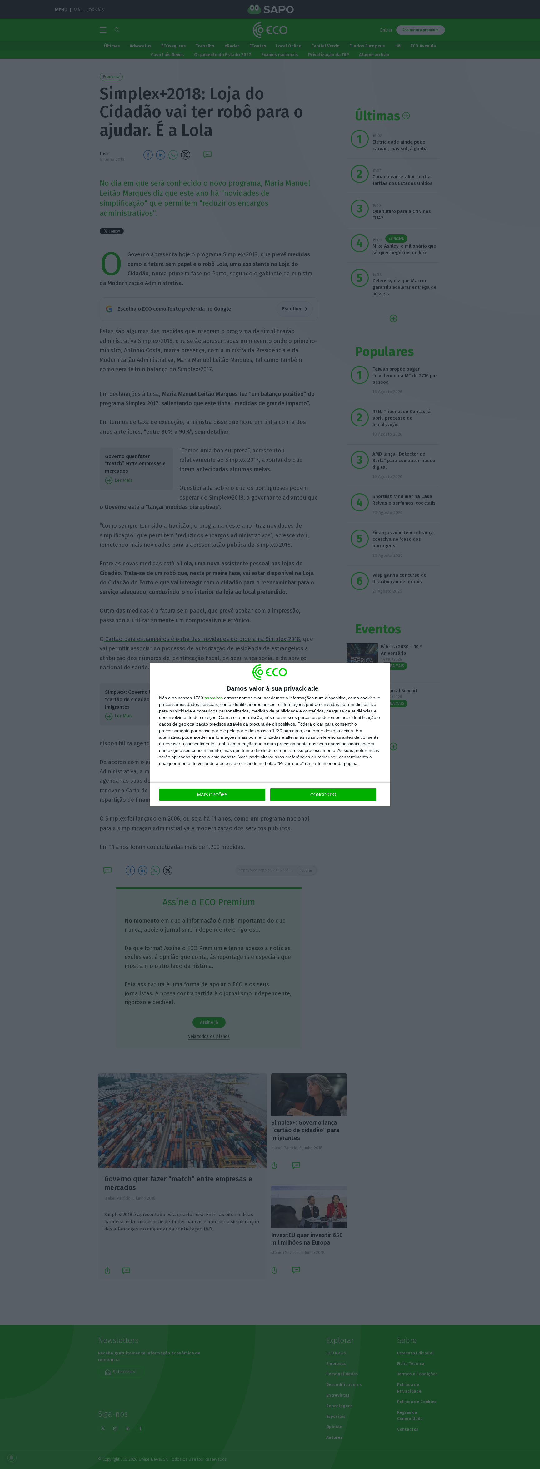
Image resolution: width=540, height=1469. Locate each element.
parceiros (213, 698)
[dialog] (270, 734)
